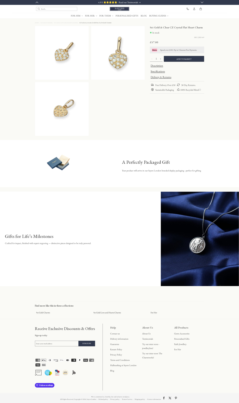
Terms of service (127, 399)
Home (37, 23)
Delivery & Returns (161, 77)
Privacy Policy (116, 354)
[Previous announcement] (37, 2)
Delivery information (119, 338)
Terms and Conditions (120, 360)
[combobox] (56, 9)
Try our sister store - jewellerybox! (150, 346)
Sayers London (91, 399)
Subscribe (86, 343)
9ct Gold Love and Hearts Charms (66, 23)
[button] (77, 15)
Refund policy (103, 399)
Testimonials (147, 338)
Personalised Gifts (181, 338)
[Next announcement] (202, 2)
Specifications (158, 71)
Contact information (154, 399)
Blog (112, 370)
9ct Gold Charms (46, 23)
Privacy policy (115, 399)
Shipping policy (140, 399)
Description (157, 66)
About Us (146, 333)
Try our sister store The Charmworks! (152, 355)
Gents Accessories (181, 333)
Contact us (115, 333)
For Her (154, 312)
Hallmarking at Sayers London (123, 365)
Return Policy (116, 349)
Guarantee (114, 344)
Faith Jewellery (180, 344)
